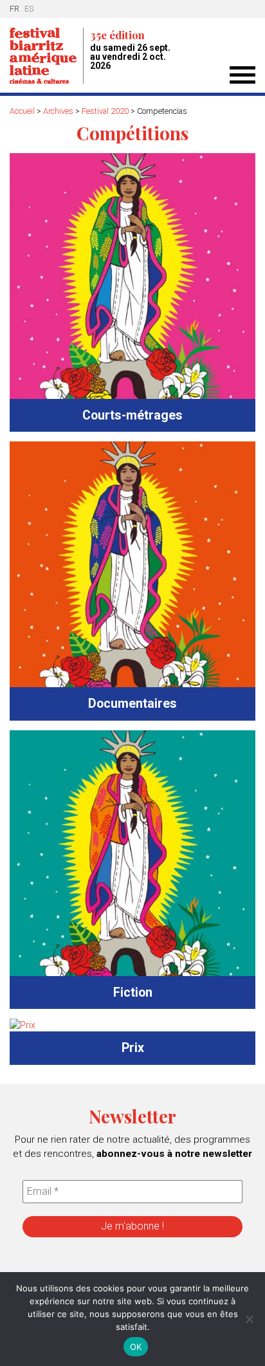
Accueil (22, 111)
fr (14, 9)
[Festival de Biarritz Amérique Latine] (47, 56)
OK (136, 1347)
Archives (58, 111)
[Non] (248, 1319)
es (28, 9)
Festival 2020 (105, 111)
